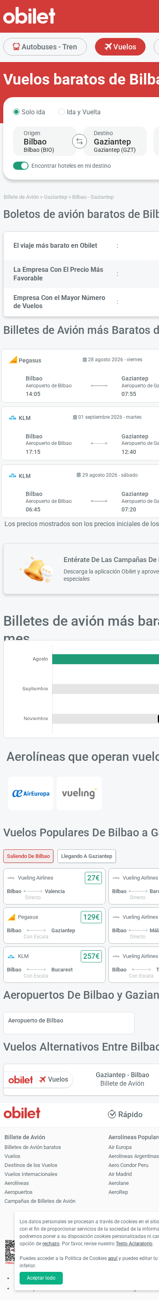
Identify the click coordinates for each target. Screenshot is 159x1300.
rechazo (51, 1244)
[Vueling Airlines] (79, 793)
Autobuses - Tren (48, 46)
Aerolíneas (16, 1183)
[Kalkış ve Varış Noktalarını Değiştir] (79, 141)
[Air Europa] (30, 793)
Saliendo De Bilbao (28, 856)
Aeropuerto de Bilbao (35, 1020)
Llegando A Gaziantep (86, 856)
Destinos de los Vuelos (30, 1165)
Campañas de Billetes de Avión (39, 1201)
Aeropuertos (18, 1192)
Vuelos (124, 46)
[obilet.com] (49, 23)
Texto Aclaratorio (134, 1244)
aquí (112, 1258)
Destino (103, 133)
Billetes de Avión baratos (32, 1147)
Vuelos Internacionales (30, 1174)
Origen (32, 133)
